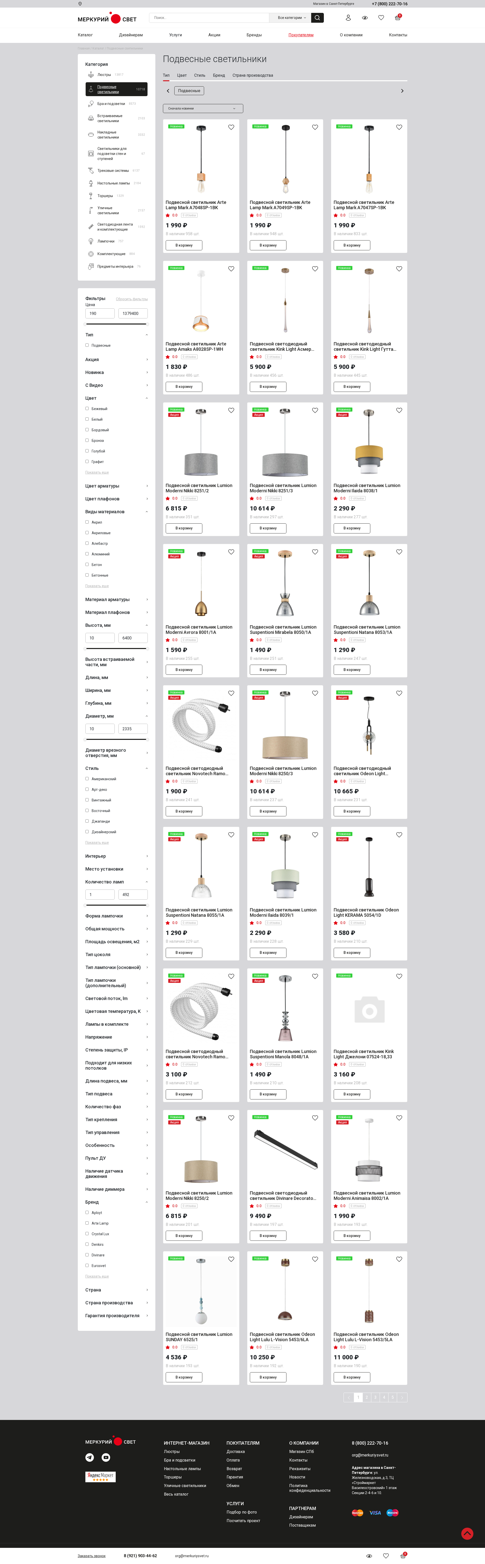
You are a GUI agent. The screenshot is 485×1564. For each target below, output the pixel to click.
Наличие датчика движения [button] (104, 1173)
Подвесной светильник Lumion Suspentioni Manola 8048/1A (283, 1054)
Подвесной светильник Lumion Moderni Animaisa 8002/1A (367, 1195)
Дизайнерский (104, 832)
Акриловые (101, 533)
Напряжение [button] (98, 1037)
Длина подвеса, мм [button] (106, 1081)
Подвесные (101, 345)
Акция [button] (92, 359)
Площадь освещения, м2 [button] (112, 941)
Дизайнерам (301, 1517)
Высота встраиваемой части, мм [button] (109, 662)
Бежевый (99, 409)
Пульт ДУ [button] (95, 1158)
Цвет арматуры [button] (102, 486)
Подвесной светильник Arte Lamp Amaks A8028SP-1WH (196, 346)
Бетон (97, 565)
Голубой (98, 451)
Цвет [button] (90, 398)
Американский (104, 779)
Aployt (97, 1213)
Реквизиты (300, 1468)
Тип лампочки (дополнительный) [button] (105, 983)
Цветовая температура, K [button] (113, 1011)
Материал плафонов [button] (107, 612)
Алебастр (100, 544)
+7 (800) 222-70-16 (389, 4)
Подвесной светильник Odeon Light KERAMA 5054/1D (366, 912)
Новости (297, 1477)
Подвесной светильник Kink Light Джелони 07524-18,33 (364, 1054)
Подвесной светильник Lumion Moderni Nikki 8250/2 (199, 1195)
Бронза (98, 441)
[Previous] (349, 1397)
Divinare (98, 1255)
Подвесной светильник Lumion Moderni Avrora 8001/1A (199, 629)
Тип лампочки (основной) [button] (113, 967)
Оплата (233, 1460)
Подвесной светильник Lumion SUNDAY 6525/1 (199, 1337)
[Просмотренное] (364, 17)
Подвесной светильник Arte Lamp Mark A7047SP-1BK (364, 205)
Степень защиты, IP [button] (106, 1050)
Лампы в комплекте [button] (107, 1024)
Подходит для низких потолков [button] (108, 1065)
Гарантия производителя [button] (112, 1315)
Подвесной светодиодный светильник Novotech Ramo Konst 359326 (195, 771)
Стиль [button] (92, 768)
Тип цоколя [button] (97, 954)
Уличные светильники (185, 1485)
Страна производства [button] (109, 1302)
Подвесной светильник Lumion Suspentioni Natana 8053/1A (367, 629)
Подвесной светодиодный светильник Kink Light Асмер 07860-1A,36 (280, 346)
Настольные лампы (182, 1468)
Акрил (97, 522)
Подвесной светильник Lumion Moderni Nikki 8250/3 (283, 771)
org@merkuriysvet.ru (192, 1556)
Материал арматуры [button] (107, 599)
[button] (168, 91)
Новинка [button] (94, 372)
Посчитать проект (243, 1520)
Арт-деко (99, 790)
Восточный (101, 811)
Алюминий (101, 554)
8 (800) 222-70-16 (370, 1443)
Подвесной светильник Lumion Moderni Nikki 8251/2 (199, 488)
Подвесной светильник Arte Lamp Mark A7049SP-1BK (280, 205)
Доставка (236, 1451)
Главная (84, 48)
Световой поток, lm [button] (106, 998)
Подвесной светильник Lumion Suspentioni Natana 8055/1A (199, 912)
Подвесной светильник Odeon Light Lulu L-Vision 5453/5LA (366, 1337)
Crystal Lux (100, 1234)
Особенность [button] (100, 1145)
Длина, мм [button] (96, 677)
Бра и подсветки (179, 1460)
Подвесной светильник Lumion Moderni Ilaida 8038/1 (367, 488)
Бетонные (100, 575)
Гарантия (235, 1477)
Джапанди (101, 821)
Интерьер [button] (95, 856)
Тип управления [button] (102, 1132)
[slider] (84, 324)
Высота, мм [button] (98, 625)
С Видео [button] (94, 385)
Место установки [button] (104, 869)
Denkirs (98, 1245)
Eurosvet (99, 1266)
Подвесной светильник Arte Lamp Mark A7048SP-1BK (196, 205)
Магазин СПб (301, 1451)
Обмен (233, 1485)
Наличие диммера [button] (105, 1189)
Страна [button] (93, 1289)
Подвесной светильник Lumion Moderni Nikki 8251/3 (283, 488)
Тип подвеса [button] (98, 1093)
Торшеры (173, 1477)
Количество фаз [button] (103, 1106)
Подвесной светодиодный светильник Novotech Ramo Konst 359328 (195, 1054)
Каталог (98, 48)
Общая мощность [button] (105, 928)
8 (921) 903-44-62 (140, 1555)
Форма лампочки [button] (104, 916)
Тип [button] (89, 334)
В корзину (184, 245)
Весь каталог (176, 1494)
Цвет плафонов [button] (102, 498)
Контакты (298, 1460)
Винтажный (101, 800)
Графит (98, 462)
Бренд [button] (92, 1202)
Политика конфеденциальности (309, 1488)
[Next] (402, 1397)
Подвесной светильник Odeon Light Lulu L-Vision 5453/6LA (282, 1337)
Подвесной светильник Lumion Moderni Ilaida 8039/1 (283, 912)
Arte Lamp (100, 1223)
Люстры (172, 1451)
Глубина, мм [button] (98, 703)
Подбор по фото (242, 1512)
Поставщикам (302, 1525)
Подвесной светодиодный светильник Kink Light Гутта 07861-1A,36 (363, 346)
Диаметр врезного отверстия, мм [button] (105, 752)
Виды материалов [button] (105, 511)
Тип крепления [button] (101, 1119)
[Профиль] (348, 17)
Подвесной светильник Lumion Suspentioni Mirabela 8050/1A (283, 629)
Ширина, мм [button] (98, 690)
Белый (97, 419)
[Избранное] (381, 17)
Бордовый (100, 430)
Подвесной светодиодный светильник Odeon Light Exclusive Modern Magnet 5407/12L (362, 771)
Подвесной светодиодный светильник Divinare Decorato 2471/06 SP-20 (281, 1195)
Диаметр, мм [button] (99, 716)
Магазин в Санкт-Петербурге (333, 4)
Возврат (234, 1468)
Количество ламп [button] (104, 881)
